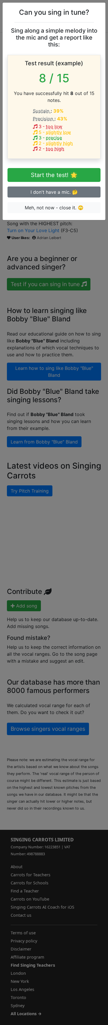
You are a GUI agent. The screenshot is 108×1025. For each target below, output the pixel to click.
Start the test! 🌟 (54, 175)
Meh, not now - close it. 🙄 (54, 207)
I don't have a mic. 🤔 (54, 192)
